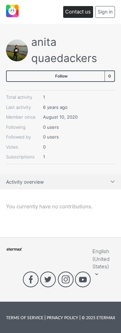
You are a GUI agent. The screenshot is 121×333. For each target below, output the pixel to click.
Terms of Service (25, 317)
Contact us (78, 11)
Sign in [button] (105, 11)
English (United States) (101, 259)
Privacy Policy (62, 317)
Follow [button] (61, 76)
